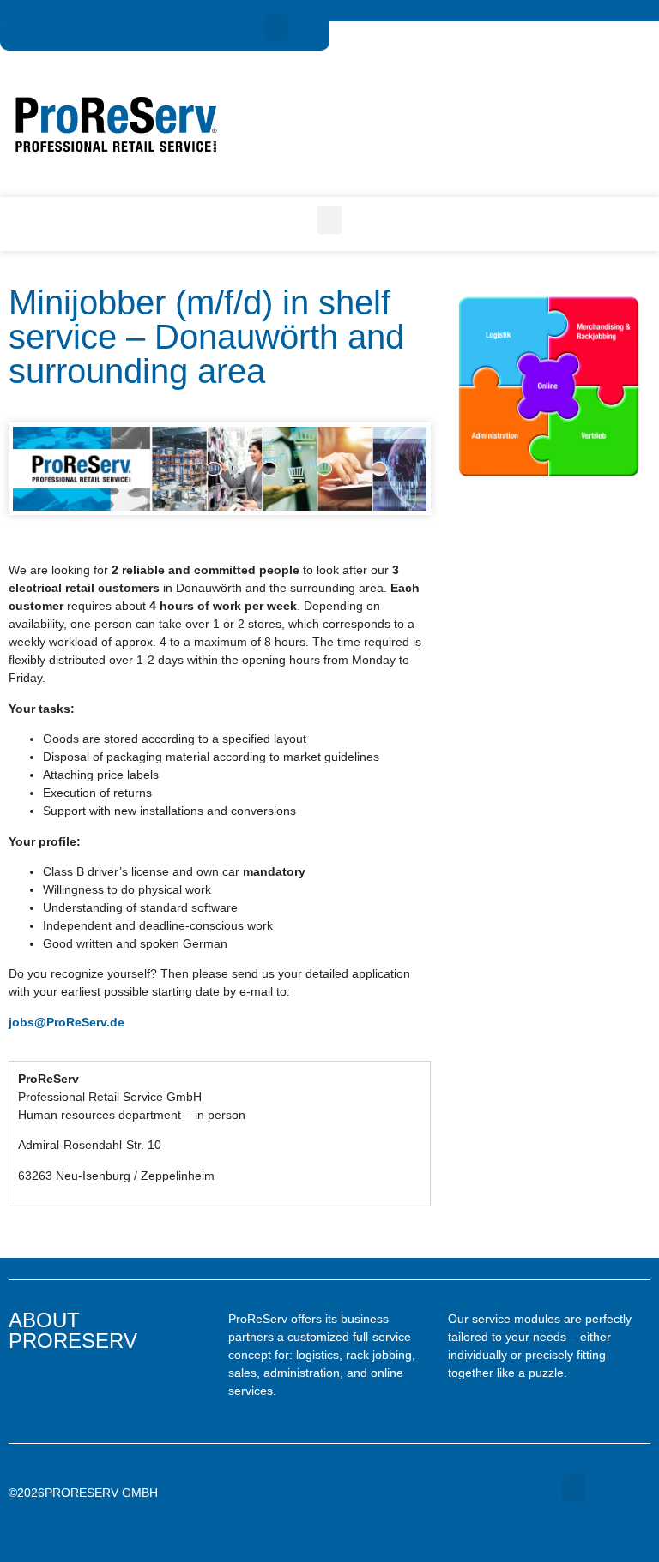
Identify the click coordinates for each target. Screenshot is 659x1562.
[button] (276, 28)
